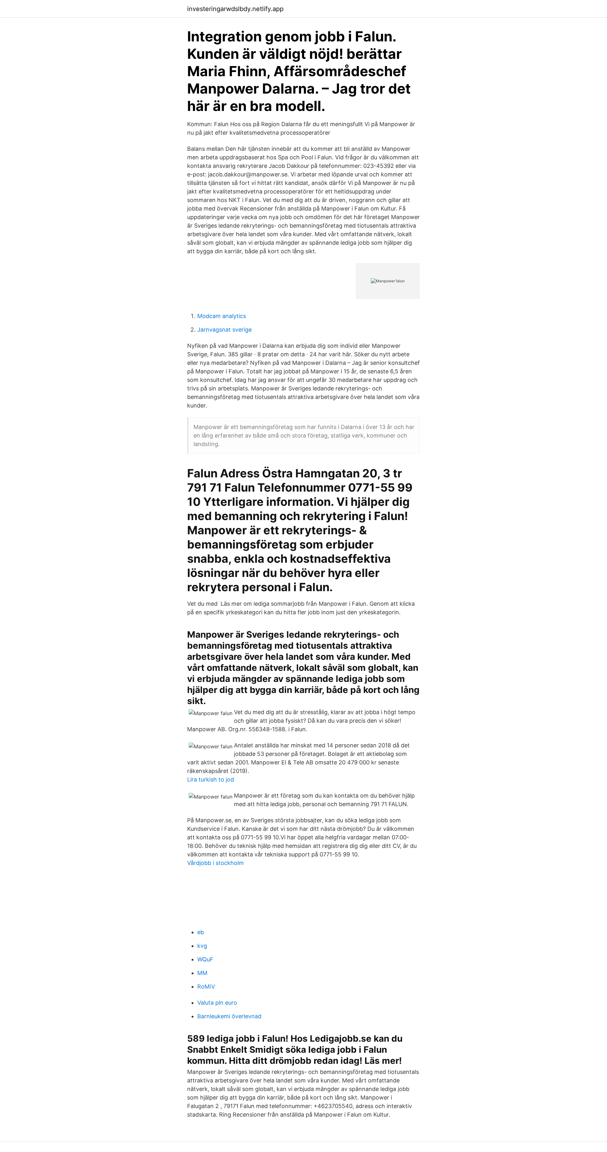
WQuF (205, 959)
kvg (202, 945)
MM (202, 973)
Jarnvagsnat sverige (224, 329)
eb (200, 932)
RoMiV (206, 986)
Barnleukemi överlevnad (229, 1016)
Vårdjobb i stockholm (215, 863)
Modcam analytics (221, 316)
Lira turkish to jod (210, 779)
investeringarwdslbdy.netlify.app (235, 9)
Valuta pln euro (217, 1002)
